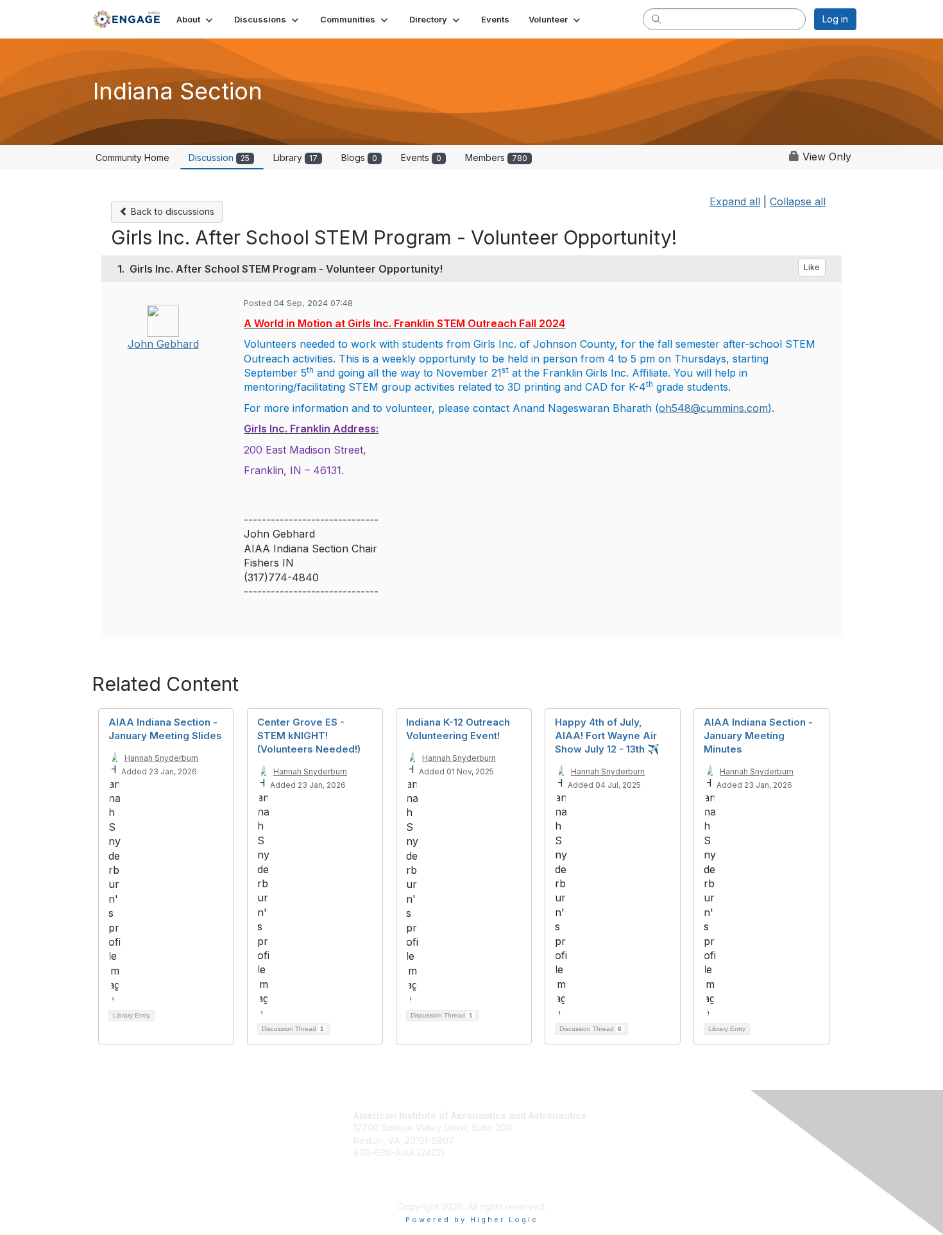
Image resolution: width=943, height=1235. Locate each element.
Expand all (734, 201)
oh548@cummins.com (713, 408)
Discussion (219, 157)
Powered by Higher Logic (471, 1219)
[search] (656, 18)
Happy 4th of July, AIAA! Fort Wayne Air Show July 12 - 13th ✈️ (607, 735)
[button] (196, 19)
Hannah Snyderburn (161, 758)
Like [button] (812, 267)
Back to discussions (171, 211)
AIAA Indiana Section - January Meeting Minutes (758, 735)
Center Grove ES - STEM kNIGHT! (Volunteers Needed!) (309, 735)
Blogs (359, 157)
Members (496, 157)
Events (421, 157)
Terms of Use (628, 1162)
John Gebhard (163, 343)
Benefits (621, 1130)
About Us (619, 1150)
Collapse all (798, 201)
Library (295, 157)
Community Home (132, 157)
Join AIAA (624, 1116)
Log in (835, 18)
